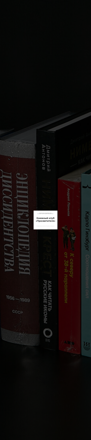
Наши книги (52, 1)
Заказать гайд (56, 1)
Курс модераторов (63, 1)
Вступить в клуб (46, 1)
